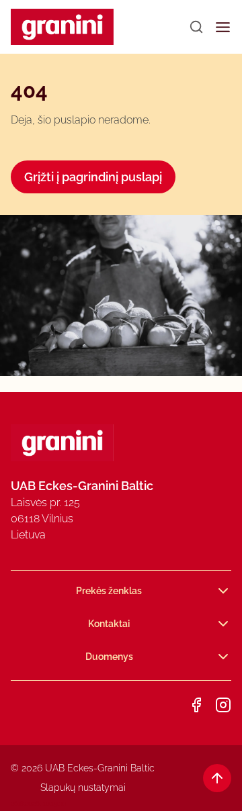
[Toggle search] (196, 26)
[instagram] (223, 705)
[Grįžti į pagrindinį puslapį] (62, 27)
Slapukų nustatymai (83, 787)
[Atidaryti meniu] (222, 27)
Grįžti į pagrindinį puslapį (93, 177)
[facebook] (196, 705)
